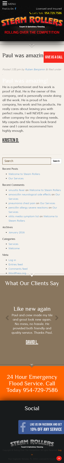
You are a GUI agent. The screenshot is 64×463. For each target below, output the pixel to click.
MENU (12, 3)
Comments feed (18, 268)
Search (56, 161)
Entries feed (16, 264)
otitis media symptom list (24, 216)
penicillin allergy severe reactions (28, 207)
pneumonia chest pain (22, 203)
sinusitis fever (17, 190)
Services (13, 244)
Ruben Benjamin (35, 69)
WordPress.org (17, 273)
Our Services (16, 178)
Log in (12, 260)
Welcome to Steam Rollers (24, 174)
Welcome (14, 248)
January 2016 (17, 232)
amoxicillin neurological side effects (30, 194)
